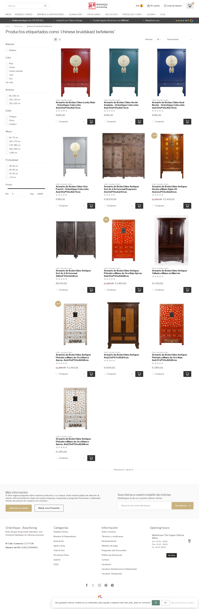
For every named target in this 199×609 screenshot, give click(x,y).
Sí (156, 602)
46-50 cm (13, 170)
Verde (12, 67)
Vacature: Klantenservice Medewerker (119, 569)
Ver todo (171, 555)
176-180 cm (14, 145)
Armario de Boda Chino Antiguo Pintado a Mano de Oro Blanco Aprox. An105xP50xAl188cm (73, 442)
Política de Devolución (112, 555)
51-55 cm (13, 173)
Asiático (13, 124)
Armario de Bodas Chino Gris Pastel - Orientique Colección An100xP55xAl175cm (72, 189)
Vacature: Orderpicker (112, 573)
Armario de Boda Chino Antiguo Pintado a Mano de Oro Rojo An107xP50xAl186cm (169, 357)
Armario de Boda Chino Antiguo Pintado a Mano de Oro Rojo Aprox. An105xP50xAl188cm (123, 273)
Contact (105, 559)
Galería (151, 14)
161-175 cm (14, 141)
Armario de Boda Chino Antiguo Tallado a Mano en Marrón (169, 272)
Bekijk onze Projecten (49, 508)
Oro (11, 79)
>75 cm (12, 177)
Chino (11, 120)
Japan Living (93, 14)
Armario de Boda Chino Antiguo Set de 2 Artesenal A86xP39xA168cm (73, 273)
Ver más (9, 82)
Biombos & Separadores (50, 14)
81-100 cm (14, 96)
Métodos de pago (110, 545)
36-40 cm (13, 166)
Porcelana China (132, 14)
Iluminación (75, 14)
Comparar (63, 121)
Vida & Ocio (111, 14)
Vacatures (106, 564)
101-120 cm (14, 100)
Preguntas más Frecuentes (114, 550)
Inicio (8, 14)
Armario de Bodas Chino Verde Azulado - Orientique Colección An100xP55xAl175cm (121, 105)
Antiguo (12, 117)
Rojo (11, 63)
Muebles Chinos (23, 14)
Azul (11, 75)
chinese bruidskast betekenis (39, 26)
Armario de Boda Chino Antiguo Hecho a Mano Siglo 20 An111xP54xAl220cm (169, 189)
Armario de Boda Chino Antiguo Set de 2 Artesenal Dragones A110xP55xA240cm (121, 189)
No (165, 602)
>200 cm (13, 153)
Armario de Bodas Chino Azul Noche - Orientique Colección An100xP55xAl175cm (168, 105)
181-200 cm (14, 149)
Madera (12, 50)
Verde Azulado (16, 71)
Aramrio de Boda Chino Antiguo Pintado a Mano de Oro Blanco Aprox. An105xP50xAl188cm (73, 357)
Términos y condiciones (112, 536)
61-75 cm (13, 137)
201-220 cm (14, 103)
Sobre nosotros (109, 531)
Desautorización (109, 541)
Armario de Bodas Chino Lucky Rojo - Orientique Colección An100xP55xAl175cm (75, 105)
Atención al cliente (18, 508)
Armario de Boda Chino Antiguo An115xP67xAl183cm (121, 356)
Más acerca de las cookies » (183, 602)
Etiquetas (18, 26)
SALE (162, 14)
